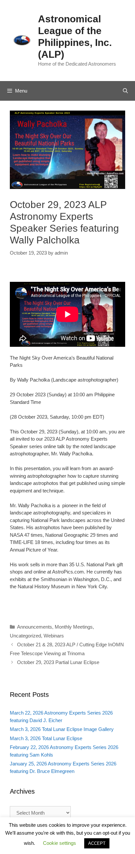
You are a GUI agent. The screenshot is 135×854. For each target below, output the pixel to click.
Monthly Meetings (74, 627)
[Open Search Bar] (125, 91)
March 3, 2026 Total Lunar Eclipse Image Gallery (62, 729)
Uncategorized (25, 635)
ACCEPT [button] (97, 843)
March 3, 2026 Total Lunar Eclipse (46, 738)
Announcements (34, 627)
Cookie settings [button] (59, 843)
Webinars (54, 635)
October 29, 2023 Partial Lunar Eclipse (58, 662)
